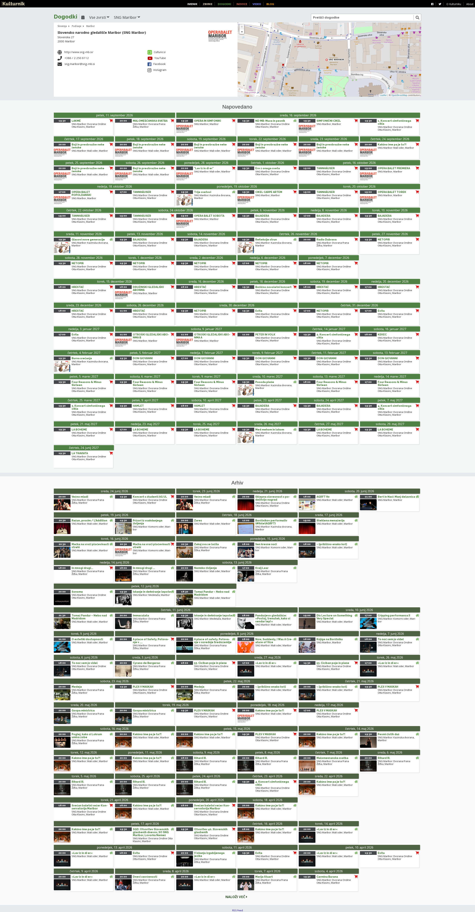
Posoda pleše (264, 382)
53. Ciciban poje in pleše (210, 663)
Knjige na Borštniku (330, 639)
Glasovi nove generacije (88, 239)
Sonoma (77, 591)
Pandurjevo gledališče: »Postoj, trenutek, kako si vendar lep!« (272, 618)
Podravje (76, 26)
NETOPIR (384, 239)
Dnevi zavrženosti (145, 876)
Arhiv (237, 483)
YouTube (160, 58)
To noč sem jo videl (391, 639)
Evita (258, 310)
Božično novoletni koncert (273, 287)
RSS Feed (237, 910)
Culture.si (160, 52)
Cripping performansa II (394, 615)
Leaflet (383, 95)
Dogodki (224, 4)
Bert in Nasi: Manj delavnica (396, 496)
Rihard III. (200, 758)
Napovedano (237, 107)
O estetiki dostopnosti (87, 639)
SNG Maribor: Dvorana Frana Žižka (149, 125)
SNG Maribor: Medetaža (146, 595)
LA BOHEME (79, 429)
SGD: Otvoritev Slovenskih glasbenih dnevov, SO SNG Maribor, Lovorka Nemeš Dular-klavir (151, 834)
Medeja (77, 686)
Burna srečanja (82, 358)
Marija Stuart (264, 876)
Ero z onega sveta (267, 168)
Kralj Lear (261, 567)
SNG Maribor (201, 124)
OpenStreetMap (399, 95)
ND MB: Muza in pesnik (270, 120)
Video (257, 4)
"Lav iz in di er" (204, 168)
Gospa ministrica (83, 710)
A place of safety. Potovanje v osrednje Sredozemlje (213, 641)
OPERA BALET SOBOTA (209, 215)
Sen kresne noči (266, 544)
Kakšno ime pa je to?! (392, 144)
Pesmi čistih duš (388, 734)
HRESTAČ (78, 287)
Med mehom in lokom (269, 429)
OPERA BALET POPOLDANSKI (81, 194)
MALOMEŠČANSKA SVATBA (150, 120)
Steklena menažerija (331, 520)
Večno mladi (80, 496)
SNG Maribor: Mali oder (85, 150)
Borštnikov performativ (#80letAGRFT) (271, 522)
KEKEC (382, 334)
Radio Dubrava (327, 239)
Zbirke (207, 4)
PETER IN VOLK (265, 334)
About (470, 4)
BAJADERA (262, 215)
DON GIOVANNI (143, 358)
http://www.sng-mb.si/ (78, 52)
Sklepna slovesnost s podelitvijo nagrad (272, 498)
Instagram (159, 70)
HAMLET (138, 405)
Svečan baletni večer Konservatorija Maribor (89, 807)
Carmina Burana (327, 876)
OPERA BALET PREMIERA (394, 168)
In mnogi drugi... (82, 567)
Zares (198, 520)
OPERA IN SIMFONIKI (207, 120)
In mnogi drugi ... (144, 567)
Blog (270, 4)
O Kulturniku (453, 4)
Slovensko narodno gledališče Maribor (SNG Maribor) (102, 32)
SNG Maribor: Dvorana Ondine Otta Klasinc (153, 840)
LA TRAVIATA (80, 453)
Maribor (90, 26)
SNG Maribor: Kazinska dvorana (212, 195)
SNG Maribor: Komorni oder (148, 526)
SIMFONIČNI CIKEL (329, 120)
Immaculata (141, 615)
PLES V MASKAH (143, 686)
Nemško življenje (205, 567)
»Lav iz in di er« (265, 663)
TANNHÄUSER (326, 168)
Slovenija (62, 26)
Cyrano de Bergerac (146, 663)
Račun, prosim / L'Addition (89, 520)
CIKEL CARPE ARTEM (268, 192)
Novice (242, 4)
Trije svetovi (202, 192)
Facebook (159, 64)
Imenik (192, 4)
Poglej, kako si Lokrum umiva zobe (87, 736)
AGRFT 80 (323, 496)
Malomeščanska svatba (332, 758)
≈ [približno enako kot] (332, 544)
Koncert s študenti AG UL (150, 496)
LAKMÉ (76, 120)
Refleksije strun (266, 239)
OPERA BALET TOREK (392, 192)
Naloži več (235, 897)
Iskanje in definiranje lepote (152, 591)
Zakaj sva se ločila (206, 544)
